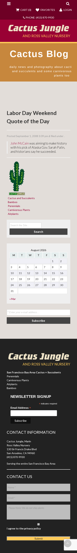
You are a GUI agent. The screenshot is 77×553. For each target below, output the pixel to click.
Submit (38, 538)
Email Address (20, 408)
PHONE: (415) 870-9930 (39, 17)
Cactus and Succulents (21, 198)
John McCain (19, 143)
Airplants (13, 213)
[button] (67, 3)
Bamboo (12, 202)
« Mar (13, 298)
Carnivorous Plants (18, 209)
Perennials (13, 206)
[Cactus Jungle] (38, 31)
